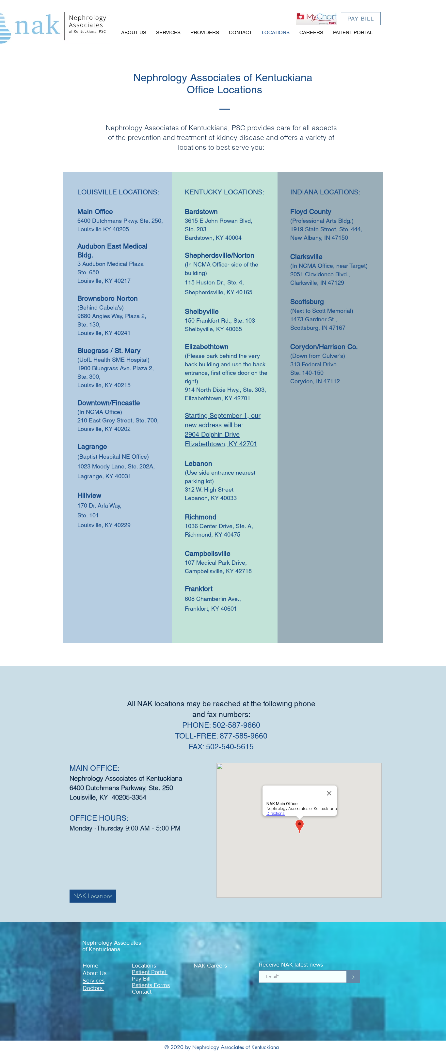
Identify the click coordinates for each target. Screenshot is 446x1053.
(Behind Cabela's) (101, 307)
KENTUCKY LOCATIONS (224, 192)
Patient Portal (149, 972)
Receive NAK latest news (291, 964)
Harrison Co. (338, 347)
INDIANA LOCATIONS (324, 192)
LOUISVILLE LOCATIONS (117, 192)
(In (188, 264)
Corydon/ (304, 347)
